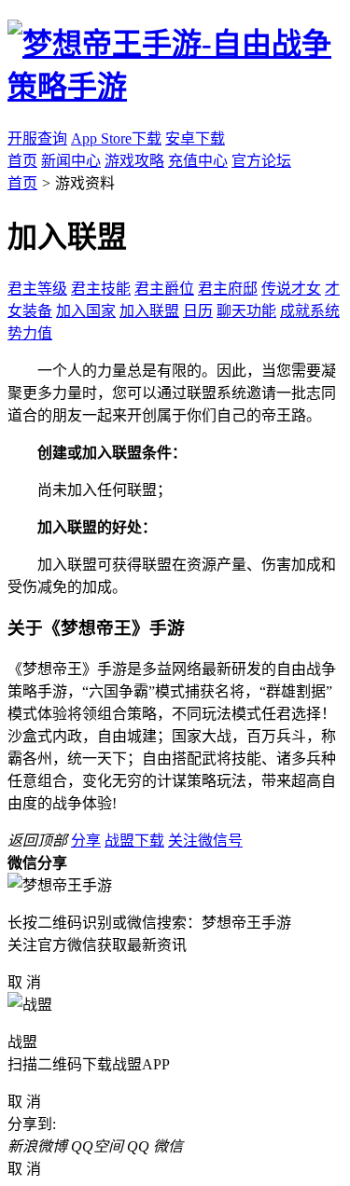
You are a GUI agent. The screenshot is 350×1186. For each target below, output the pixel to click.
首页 (22, 161)
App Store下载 (116, 138)
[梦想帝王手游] (175, 86)
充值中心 (198, 161)
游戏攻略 (134, 161)
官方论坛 (261, 161)
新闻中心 (71, 161)
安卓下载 (195, 138)
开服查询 (37, 138)
